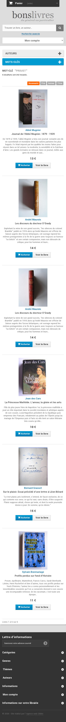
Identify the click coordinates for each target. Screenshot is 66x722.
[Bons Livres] (33, 16)
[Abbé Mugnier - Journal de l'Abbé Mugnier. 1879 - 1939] (33, 108)
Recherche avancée (31, 34)
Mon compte (10, 694)
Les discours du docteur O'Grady (33, 223)
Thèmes (7, 669)
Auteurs (11, 53)
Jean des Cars (33, 398)
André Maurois (33, 219)
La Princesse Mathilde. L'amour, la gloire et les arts (33, 402)
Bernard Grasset (33, 488)
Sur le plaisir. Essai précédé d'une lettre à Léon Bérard (33, 492)
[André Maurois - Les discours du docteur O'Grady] (33, 198)
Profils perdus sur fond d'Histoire (33, 575)
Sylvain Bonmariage (33, 572)
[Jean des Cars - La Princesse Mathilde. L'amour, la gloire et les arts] (33, 377)
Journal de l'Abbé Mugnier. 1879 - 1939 (33, 134)
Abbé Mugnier (33, 130)
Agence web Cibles (34, 713)
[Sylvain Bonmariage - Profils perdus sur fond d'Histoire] (33, 550)
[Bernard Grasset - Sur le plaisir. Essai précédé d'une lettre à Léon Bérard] (33, 466)
